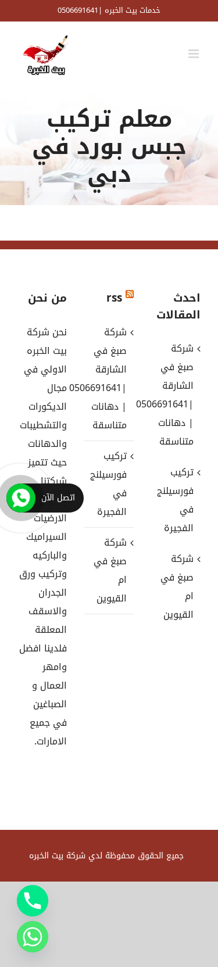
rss (114, 298)
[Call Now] (20, 498)
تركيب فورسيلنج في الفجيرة (108, 484)
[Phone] (32, 900)
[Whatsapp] (32, 936)
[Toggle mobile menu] (194, 54)
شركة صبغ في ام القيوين (110, 570)
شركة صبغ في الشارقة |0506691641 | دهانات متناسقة (108, 378)
